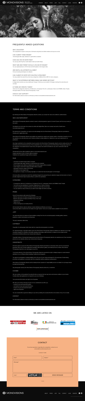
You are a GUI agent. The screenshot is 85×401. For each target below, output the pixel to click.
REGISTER (75, 2)
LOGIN (69, 2)
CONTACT (64, 2)
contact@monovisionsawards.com (42, 349)
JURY (55, 2)
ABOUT (46, 2)
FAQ (59, 2)
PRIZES (51, 2)
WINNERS (41, 2)
